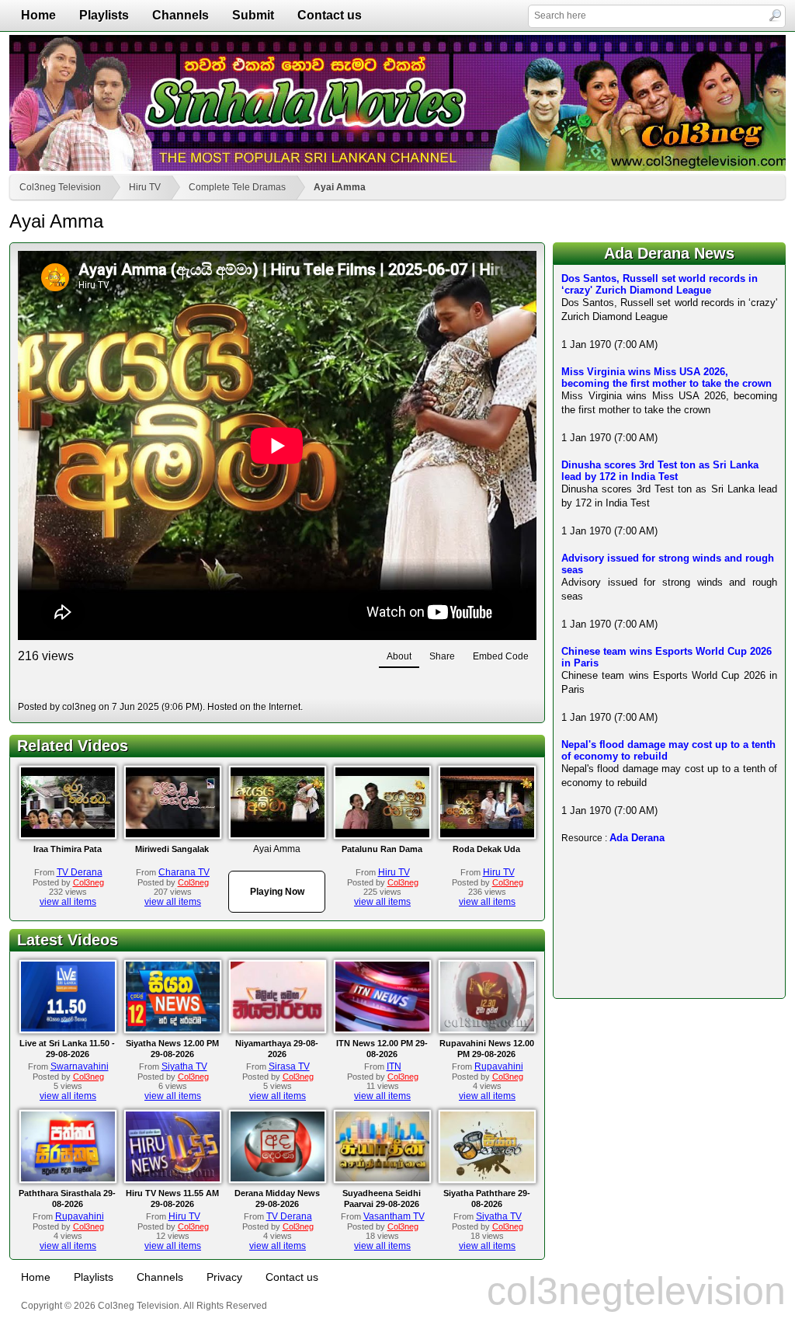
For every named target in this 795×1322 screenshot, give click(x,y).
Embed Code (501, 656)
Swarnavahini (79, 1066)
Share (442, 656)
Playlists (104, 15)
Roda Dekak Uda (486, 849)
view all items (68, 901)
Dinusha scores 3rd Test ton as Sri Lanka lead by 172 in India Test (660, 470)
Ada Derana (637, 838)
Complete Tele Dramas (237, 187)
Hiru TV (145, 187)
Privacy (224, 1277)
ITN (394, 1066)
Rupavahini (498, 1066)
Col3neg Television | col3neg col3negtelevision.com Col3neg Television (397, 103)
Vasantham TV (394, 1216)
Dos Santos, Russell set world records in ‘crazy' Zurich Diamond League (659, 284)
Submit (253, 15)
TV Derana (79, 872)
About (399, 656)
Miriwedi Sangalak (172, 849)
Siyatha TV (184, 1066)
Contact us (329, 15)
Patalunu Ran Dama (382, 849)
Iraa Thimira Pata (67, 849)
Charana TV (184, 872)
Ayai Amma (340, 187)
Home (38, 15)
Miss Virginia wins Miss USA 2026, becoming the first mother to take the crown (666, 377)
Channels (180, 15)
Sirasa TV (289, 1066)
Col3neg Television (60, 187)
